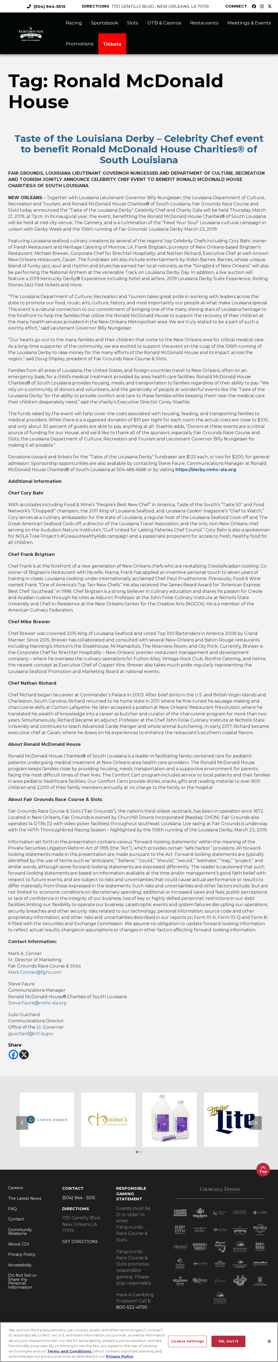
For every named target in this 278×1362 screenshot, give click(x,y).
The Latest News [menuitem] (24, 1198)
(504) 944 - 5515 (78, 1197)
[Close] (269, 1341)
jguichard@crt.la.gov (30, 1033)
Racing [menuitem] (74, 23)
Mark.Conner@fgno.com (35, 972)
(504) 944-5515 (49, 6)
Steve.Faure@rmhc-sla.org (37, 1003)
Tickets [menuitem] (112, 44)
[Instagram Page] (263, 6)
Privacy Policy (119, 1356)
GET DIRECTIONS (80, 1241)
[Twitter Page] (271, 6)
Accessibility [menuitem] (19, 1265)
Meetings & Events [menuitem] (249, 23)
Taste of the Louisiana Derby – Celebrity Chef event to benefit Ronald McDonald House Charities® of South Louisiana (139, 149)
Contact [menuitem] (16, 1219)
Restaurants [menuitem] (204, 23)
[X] (24, 1054)
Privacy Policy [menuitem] (21, 1254)
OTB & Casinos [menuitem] (164, 23)
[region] (139, 1342)
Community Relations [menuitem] (20, 1231)
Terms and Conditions (70, 1351)
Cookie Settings (187, 1341)
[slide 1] (141, 1152)
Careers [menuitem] (15, 1187)
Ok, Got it (228, 1341)
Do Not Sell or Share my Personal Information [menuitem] (22, 1281)
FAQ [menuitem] (12, 1208)
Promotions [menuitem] (80, 43)
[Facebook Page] (255, 6)
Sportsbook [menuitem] (104, 23)
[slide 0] (137, 1152)
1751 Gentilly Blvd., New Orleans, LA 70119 (160, 6)
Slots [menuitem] (132, 23)
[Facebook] (13, 1054)
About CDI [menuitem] (18, 1244)
